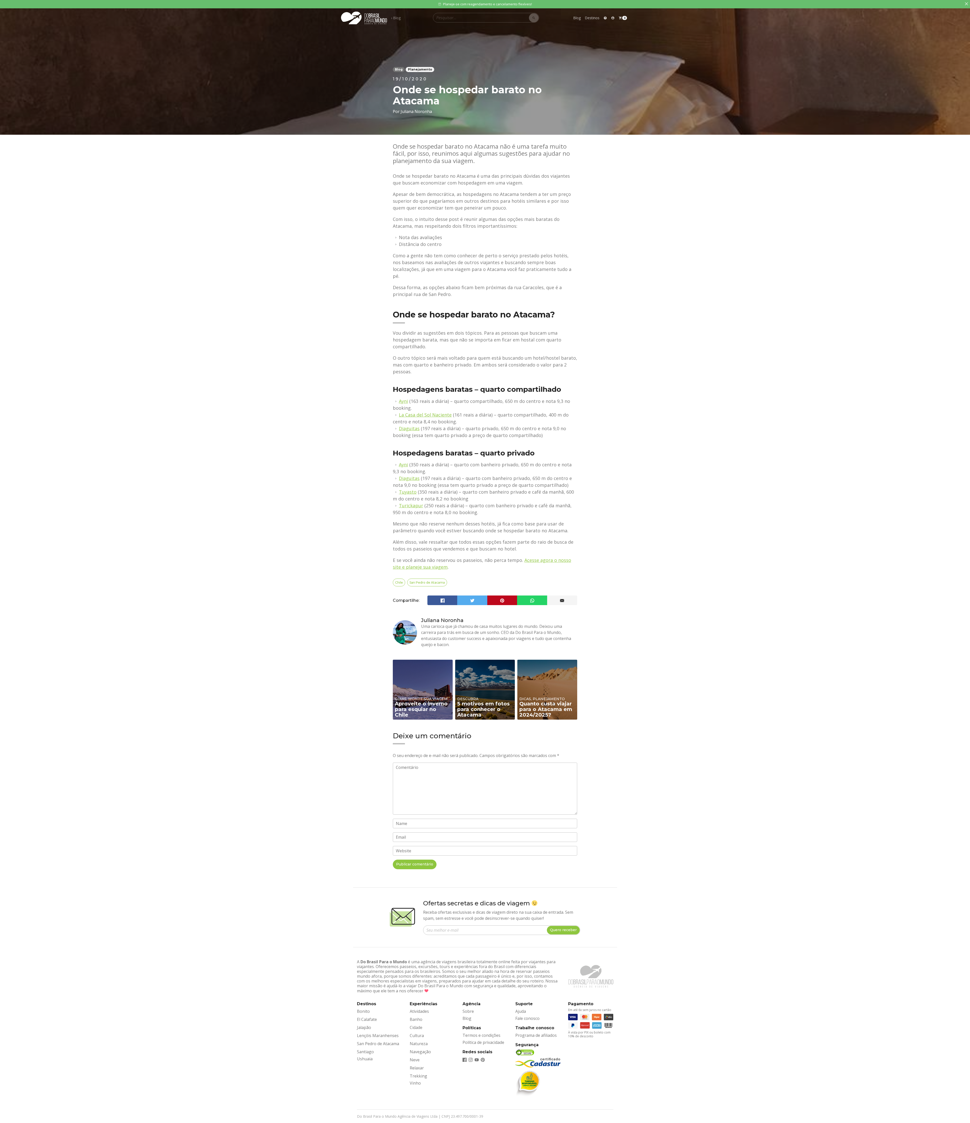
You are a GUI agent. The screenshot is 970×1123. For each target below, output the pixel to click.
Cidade (416, 1027)
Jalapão (364, 1027)
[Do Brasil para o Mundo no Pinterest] (483, 1059)
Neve (415, 1060)
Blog (577, 17)
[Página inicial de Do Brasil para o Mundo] (364, 18)
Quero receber (563, 930)
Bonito (363, 1011)
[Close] (966, 3)
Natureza (419, 1043)
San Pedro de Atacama (427, 582)
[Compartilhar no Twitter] (472, 600)
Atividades (419, 1011)
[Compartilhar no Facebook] (442, 600)
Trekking (418, 1076)
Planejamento (420, 69)
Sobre (468, 1011)
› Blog (396, 17)
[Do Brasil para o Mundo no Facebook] (465, 1059)
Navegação (420, 1052)
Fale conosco (527, 1018)
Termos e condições (481, 1035)
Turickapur (411, 505)
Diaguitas (409, 428)
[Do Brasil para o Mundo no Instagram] (471, 1059)
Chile (399, 582)
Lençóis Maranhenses (378, 1035)
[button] (613, 18)
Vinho (415, 1083)
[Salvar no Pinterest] (502, 600)
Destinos (592, 17)
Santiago (365, 1052)
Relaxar (417, 1068)
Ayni (403, 401)
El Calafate (367, 1019)
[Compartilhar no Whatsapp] (532, 600)
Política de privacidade (483, 1042)
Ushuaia (365, 1059)
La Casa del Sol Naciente (425, 415)
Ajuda (520, 1011)
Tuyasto (408, 492)
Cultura (417, 1035)
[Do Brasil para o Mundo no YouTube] (477, 1059)
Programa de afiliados (536, 1035)
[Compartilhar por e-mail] (562, 600)
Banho (416, 1019)
